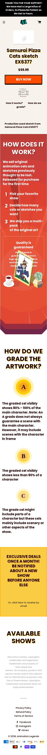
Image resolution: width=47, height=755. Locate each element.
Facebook (25, 722)
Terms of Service (23, 716)
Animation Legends (28, 736)
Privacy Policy (23, 707)
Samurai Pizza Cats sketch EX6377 (23, 56)
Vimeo (25, 730)
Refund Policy (23, 712)
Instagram (25, 726)
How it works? (14, 103)
